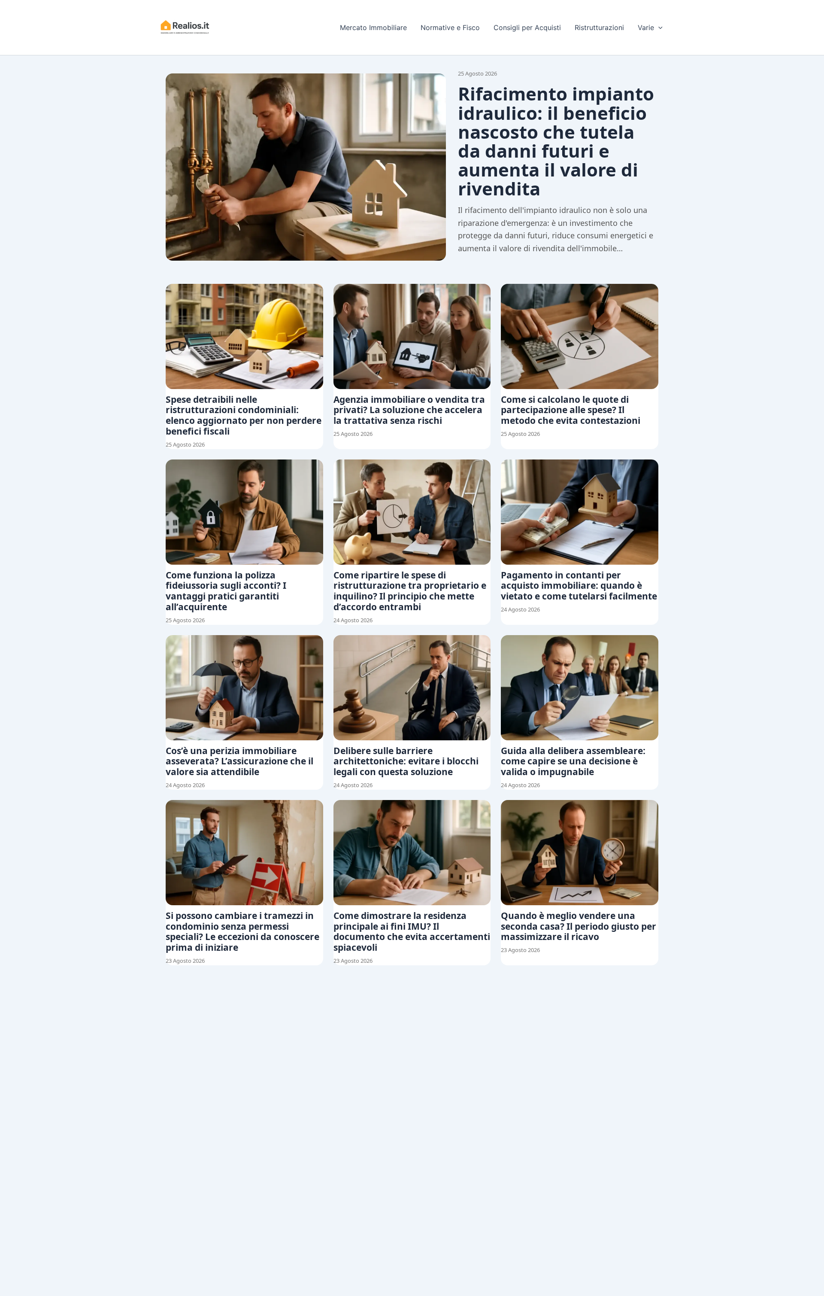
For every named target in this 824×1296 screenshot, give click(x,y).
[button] (658, 27)
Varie (646, 27)
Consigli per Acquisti (527, 27)
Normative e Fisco (450, 27)
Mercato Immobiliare (373, 27)
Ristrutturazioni (599, 27)
